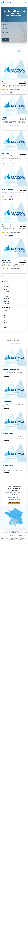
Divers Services (7, 189)
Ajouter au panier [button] (15, 89)
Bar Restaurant (8, 295)
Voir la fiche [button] (6, 89)
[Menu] (25, 2)
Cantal (5, 315)
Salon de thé (7, 301)
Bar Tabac (5, 153)
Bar (4, 284)
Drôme (5, 317)
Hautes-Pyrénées (8, 326)
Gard (5, 319)
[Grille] (21, 51)
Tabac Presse (6, 261)
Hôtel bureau (7, 303)
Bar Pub (6, 288)
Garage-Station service (11, 369)
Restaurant (6, 82)
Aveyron (6, 314)
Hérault (5, 327)
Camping (5, 118)
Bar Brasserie (7, 293)
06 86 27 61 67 (16, 497)
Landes (5, 329)
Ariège (5, 310)
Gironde (6, 322)
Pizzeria (6, 296)
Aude (5, 312)
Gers (5, 320)
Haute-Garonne (8, 324)
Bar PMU (6, 289)
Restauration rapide (9, 300)
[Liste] (18, 51)
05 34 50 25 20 (15, 496)
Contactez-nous (14, 502)
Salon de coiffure (8, 225)
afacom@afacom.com (14, 499)
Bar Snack (6, 286)
